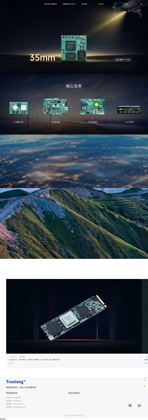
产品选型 (125, 4)
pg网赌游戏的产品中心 (69, 4)
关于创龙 (101, 4)
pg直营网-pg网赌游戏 (12, 4)
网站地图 (2, 419)
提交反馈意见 (74, 393)
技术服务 (84, 4)
